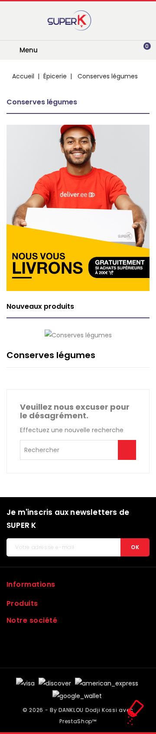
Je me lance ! (127, 450)
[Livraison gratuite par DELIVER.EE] (78, 208)
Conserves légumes (41, 102)
